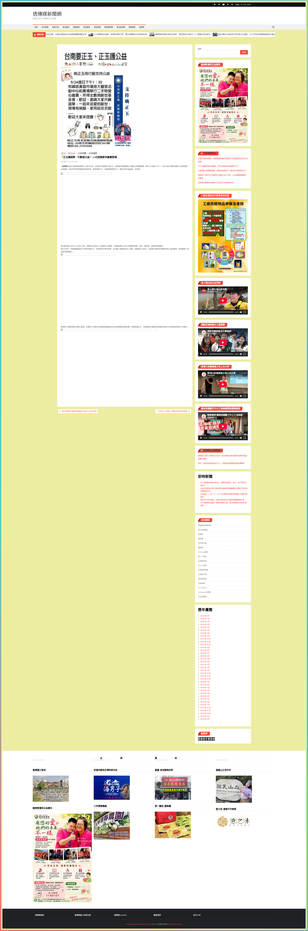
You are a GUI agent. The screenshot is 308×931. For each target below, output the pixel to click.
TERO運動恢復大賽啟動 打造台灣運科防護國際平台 (218, 166)
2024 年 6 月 (205, 690)
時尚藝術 (86, 27)
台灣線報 (201, 583)
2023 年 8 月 (205, 719)
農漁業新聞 (108, 27)
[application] (223, 300)
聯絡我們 (132, 27)
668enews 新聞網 (204, 592)
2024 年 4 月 (205, 696)
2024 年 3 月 (205, 699)
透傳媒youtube (120, 915)
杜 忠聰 (63, 162)
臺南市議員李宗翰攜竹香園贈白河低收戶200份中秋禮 (79, 411)
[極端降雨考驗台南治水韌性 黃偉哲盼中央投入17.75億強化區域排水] (95, 34)
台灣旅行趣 (202, 574)
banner (72, 153)
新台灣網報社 (203, 530)
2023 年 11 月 (205, 710)
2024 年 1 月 (205, 705)
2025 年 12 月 (205, 639)
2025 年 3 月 (205, 664)
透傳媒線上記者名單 (83, 915)
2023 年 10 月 (205, 713)
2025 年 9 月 (205, 647)
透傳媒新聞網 (47, 13)
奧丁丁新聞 (202, 556)
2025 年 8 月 (205, 650)
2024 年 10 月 (205, 679)
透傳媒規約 (39, 915)
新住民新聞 (121, 27)
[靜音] (241, 312)
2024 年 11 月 (205, 676)
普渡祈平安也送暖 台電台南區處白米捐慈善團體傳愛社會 (222, 500)
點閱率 (141, 27)
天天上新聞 (202, 565)
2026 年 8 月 (205, 616)
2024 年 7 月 (205, 687)
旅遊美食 (76, 27)
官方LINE (197, 915)
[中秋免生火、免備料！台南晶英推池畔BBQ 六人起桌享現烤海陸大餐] (226, 34)
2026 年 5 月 (205, 624)
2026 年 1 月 (205, 636)
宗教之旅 (55, 27)
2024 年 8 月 (205, 685)
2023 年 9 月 (205, 716)
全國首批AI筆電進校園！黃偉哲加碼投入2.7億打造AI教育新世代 (222, 170)
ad (64, 153)
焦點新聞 (97, 27)
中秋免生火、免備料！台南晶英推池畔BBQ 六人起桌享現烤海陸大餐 (258, 34)
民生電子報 (202, 543)
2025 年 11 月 (205, 642)
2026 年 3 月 (205, 630)
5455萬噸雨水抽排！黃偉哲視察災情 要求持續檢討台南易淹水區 (63, 34)
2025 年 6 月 (205, 656)
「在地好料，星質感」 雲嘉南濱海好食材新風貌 (172, 411)
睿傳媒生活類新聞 (212, 450)
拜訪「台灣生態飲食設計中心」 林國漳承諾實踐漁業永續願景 (221, 463)
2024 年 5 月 (205, 693)
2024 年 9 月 (205, 682)
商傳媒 (200, 534)
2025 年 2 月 (205, 667)
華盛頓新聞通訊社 (205, 525)
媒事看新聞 (202, 579)
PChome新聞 (203, 552)
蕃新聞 (200, 548)
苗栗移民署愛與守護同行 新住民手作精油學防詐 (216, 183)
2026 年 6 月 (205, 621)
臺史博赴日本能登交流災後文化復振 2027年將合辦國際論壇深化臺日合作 (191, 34)
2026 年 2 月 (205, 633)
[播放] (201, 312)
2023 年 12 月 (205, 707)
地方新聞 (45, 27)
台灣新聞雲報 (203, 570)
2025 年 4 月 (205, 662)
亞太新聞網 (202, 597)
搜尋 (199, 49)
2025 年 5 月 (205, 659)
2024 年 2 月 (205, 702)
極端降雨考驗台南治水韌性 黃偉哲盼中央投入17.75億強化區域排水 (126, 34)
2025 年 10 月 (205, 644)
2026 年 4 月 (205, 627)
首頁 (36, 27)
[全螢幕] (245, 312)
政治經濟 (66, 27)
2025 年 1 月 (205, 670)
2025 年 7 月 (205, 653)
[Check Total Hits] (206, 739)
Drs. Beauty (202, 588)
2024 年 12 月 (205, 673)
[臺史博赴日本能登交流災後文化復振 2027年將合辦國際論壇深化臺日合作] (158, 34)
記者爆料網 (202, 561)
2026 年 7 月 (205, 619)
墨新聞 (200, 539)
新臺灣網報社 (209, 153)
